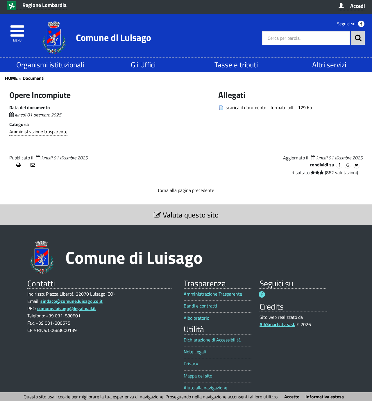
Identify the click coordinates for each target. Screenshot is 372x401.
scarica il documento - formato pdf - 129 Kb (269, 107)
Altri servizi (329, 64)
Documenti (33, 78)
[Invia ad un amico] (35, 165)
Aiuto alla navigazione (205, 388)
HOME (11, 78)
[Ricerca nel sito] (358, 38)
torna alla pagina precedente (186, 190)
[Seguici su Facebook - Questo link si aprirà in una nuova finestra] (361, 24)
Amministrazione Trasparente (213, 294)
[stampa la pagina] (21, 165)
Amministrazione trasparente (38, 131)
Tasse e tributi (236, 64)
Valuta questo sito (190, 214)
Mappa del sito (198, 376)
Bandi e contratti (200, 306)
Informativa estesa (324, 396)
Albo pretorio (196, 318)
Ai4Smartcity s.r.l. (277, 324)
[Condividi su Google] (348, 165)
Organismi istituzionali (50, 64)
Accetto (292, 396)
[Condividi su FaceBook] (339, 165)
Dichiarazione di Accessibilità (212, 340)
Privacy (191, 363)
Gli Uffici (143, 64)
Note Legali (195, 352)
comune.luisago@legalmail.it (66, 308)
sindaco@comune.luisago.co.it (71, 301)
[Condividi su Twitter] (356, 165)
